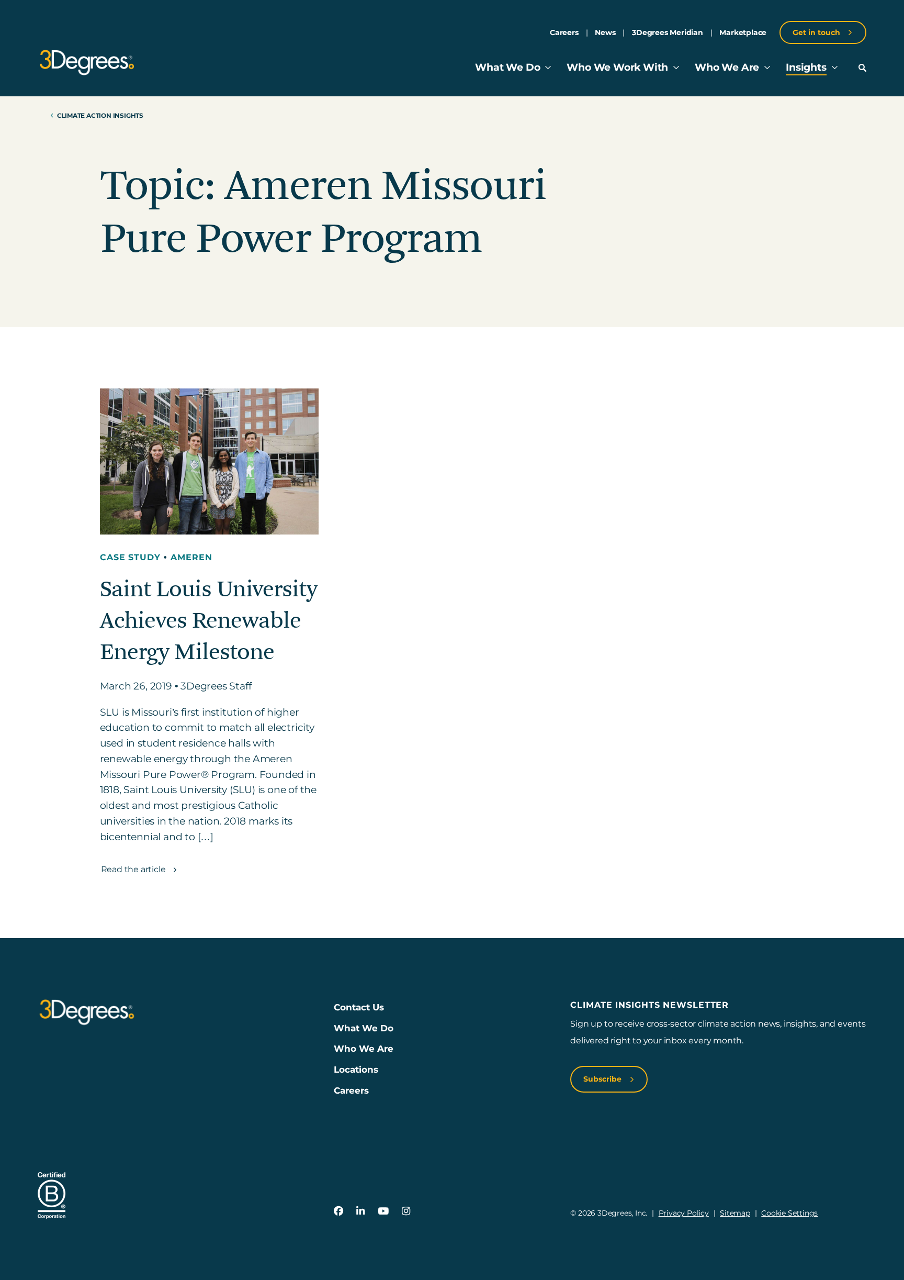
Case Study (132, 557)
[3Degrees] (86, 62)
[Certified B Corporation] (51, 1195)
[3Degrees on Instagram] (406, 1211)
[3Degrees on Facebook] (339, 1211)
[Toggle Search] (862, 67)
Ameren (191, 557)
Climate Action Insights (100, 115)
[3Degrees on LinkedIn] (360, 1211)
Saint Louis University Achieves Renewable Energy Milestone (208, 620)
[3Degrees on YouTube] (383, 1211)
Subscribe (603, 1079)
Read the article (134, 869)
